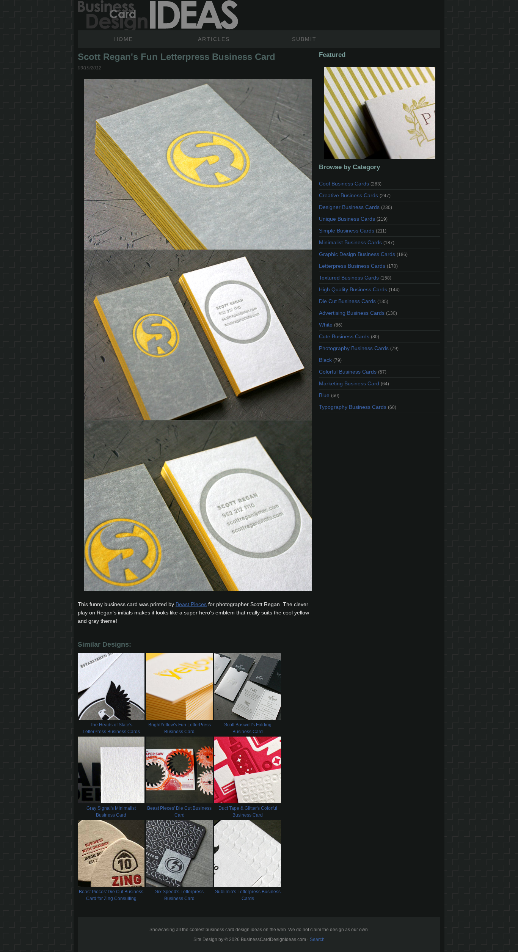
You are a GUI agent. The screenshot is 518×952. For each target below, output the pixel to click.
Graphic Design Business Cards (363, 254)
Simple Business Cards (352, 231)
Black (330, 360)
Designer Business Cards (355, 207)
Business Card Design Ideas (158, 15)
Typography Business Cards (357, 407)
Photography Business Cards (359, 348)
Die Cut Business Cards (353, 301)
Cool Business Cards (350, 184)
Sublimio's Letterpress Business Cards (248, 895)
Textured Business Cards (355, 278)
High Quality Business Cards (359, 289)
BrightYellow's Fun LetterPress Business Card (179, 728)
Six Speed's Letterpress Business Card (179, 895)
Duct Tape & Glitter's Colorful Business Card (247, 812)
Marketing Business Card (354, 383)
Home (123, 39)
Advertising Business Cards (358, 313)
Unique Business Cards (353, 219)
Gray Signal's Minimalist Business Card (111, 812)
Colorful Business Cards (352, 372)
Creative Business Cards (355, 195)
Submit (304, 39)
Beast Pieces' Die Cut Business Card (179, 812)
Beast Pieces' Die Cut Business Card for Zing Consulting (111, 895)
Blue (329, 395)
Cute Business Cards (349, 336)
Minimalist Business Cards (356, 242)
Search (317, 939)
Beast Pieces (191, 604)
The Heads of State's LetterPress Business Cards (111, 728)
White (330, 325)
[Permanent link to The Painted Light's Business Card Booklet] (379, 113)
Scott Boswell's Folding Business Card (248, 728)
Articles (214, 39)
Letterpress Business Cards (358, 266)
